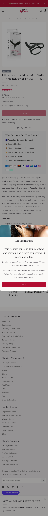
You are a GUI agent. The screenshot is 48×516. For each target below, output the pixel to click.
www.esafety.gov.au (26, 277)
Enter (24, 284)
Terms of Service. (24, 271)
